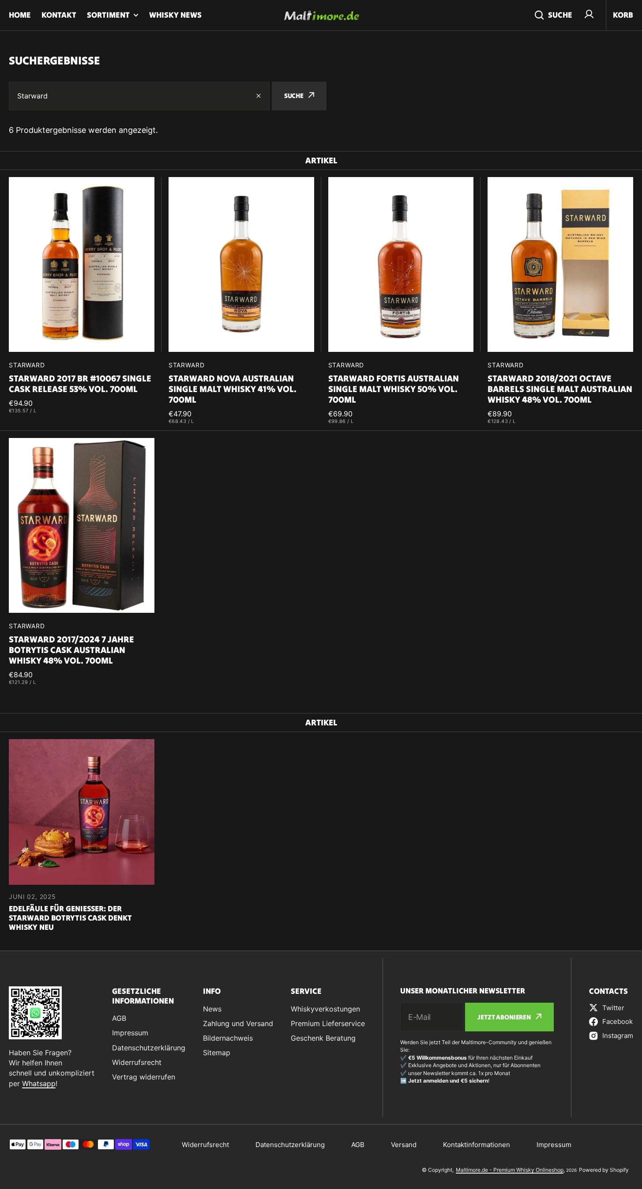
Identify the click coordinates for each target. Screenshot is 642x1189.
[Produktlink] (81, 300)
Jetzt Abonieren (504, 1017)
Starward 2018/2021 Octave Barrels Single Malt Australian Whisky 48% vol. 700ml (560, 389)
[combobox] (139, 96)
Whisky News (175, 15)
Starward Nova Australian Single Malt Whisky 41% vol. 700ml (233, 389)
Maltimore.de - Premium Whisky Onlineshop (509, 1169)
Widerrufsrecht (205, 1144)
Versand (404, 1144)
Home (20, 15)
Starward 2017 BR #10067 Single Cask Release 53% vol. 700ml (80, 383)
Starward (27, 365)
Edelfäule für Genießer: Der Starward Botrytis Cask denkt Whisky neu (70, 918)
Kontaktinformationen (476, 1144)
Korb (623, 15)
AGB (357, 1144)
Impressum (554, 1144)
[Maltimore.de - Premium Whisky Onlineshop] (321, 15)
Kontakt (58, 15)
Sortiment (108, 15)
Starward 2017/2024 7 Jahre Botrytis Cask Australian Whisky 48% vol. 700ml (71, 650)
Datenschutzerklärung (290, 1144)
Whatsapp (39, 1083)
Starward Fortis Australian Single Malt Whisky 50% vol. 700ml (393, 389)
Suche (560, 15)
